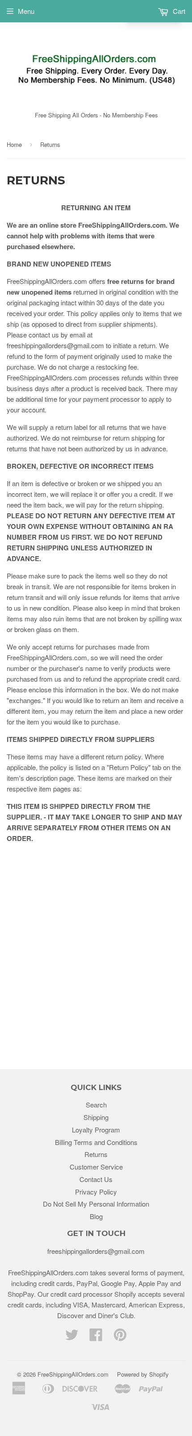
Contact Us (96, 1179)
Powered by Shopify (143, 1374)
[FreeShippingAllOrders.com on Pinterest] (120, 1337)
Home (14, 144)
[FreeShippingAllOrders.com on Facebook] (96, 1337)
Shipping (96, 1117)
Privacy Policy (96, 1191)
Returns (96, 1154)
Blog (96, 1216)
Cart (178, 11)
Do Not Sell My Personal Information (96, 1203)
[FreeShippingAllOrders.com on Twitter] (72, 1337)
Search (96, 1104)
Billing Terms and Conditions (96, 1142)
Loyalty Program (96, 1129)
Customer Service (96, 1166)
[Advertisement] (96, 946)
